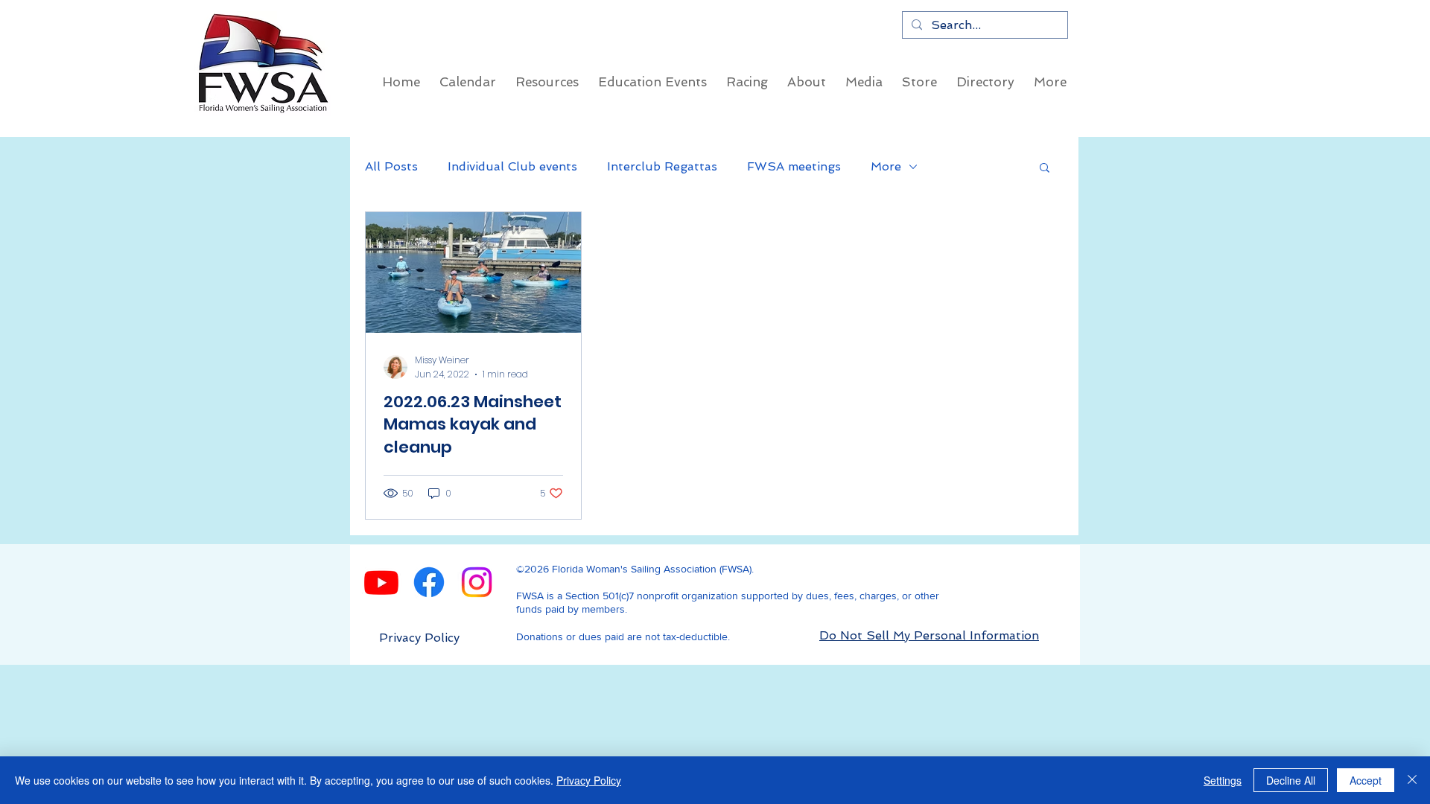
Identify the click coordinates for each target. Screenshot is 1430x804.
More (886, 166)
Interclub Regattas (662, 166)
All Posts (391, 166)
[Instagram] (477, 582)
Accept (1366, 780)
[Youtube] (381, 582)
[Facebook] (429, 582)
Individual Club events (512, 166)
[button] (1044, 168)
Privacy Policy (588, 780)
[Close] (1412, 780)
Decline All (1290, 780)
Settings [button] (1223, 780)
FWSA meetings (794, 166)
